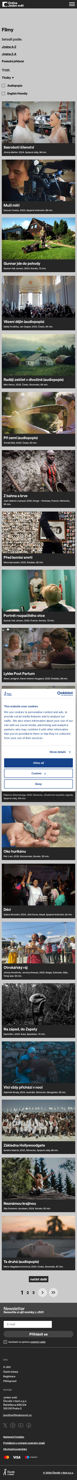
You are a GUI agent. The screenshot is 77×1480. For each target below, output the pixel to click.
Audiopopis (14, 85)
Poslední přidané (13, 61)
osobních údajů (37, 1342)
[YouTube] (20, 1425)
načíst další (38, 1279)
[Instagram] (12, 1426)
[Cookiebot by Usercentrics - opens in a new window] (57, 693)
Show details (58, 751)
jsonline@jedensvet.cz (17, 1415)
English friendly (17, 93)
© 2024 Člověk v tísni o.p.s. (58, 1472)
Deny (38, 783)
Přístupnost (9, 1381)
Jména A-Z (9, 46)
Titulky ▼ (8, 77)
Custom (36, 773)
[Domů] (13, 4)
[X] (5, 1425)
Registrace (9, 1376)
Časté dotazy (10, 1371)
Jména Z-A (9, 54)
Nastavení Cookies (13, 1436)
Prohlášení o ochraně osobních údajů (24, 1443)
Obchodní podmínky (15, 1449)
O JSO (7, 1367)
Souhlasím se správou (26, 1342)
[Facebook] (29, 1426)
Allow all (38, 762)
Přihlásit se (38, 1334)
